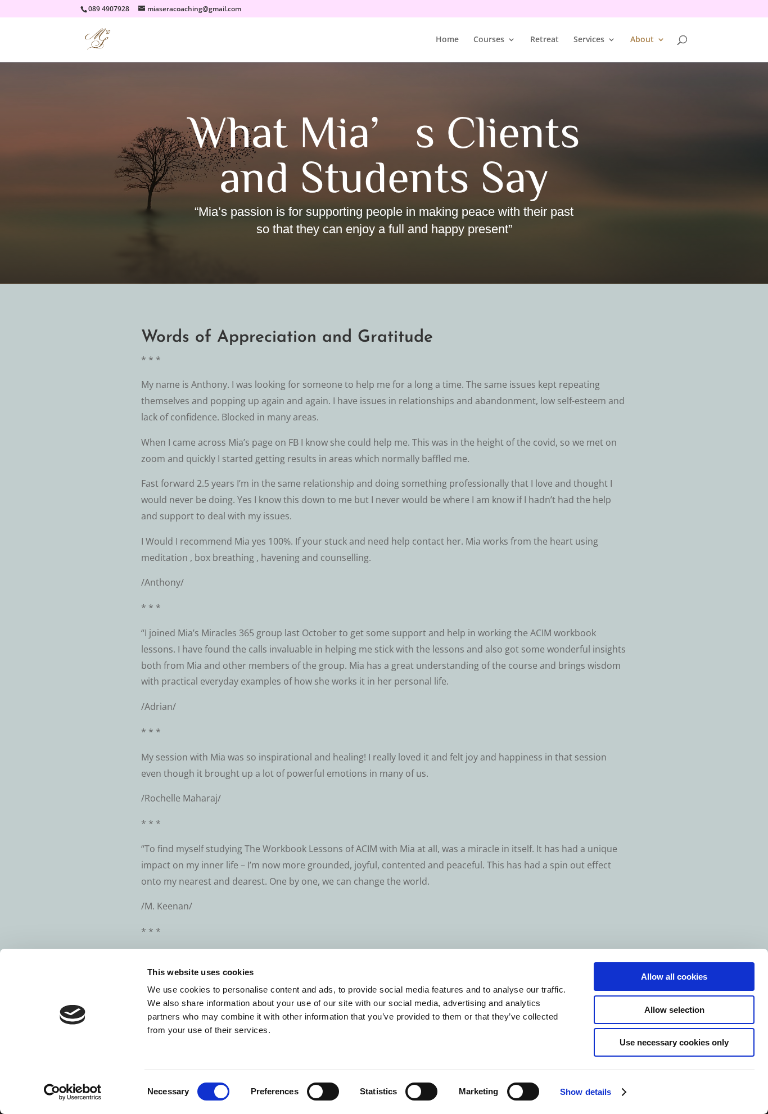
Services (588, 39)
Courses (488, 39)
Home (447, 39)
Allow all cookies (674, 976)
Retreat (544, 39)
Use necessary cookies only (674, 1042)
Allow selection (674, 1010)
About (642, 39)
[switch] (323, 1092)
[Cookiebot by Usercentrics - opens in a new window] (73, 1092)
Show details (585, 1092)
